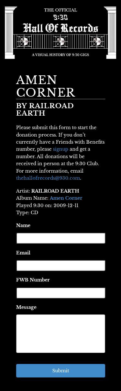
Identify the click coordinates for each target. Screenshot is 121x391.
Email (23, 253)
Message (26, 307)
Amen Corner (66, 198)
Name (23, 225)
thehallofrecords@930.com (48, 178)
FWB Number (33, 280)
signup (60, 149)
